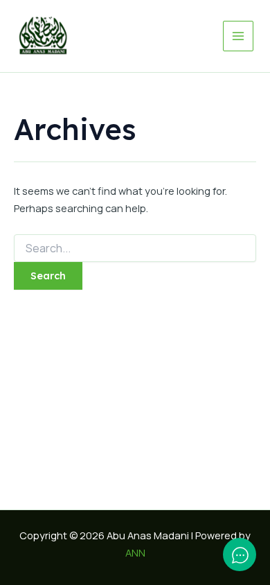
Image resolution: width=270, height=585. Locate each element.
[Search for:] (135, 248)
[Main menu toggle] (238, 36)
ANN (135, 552)
